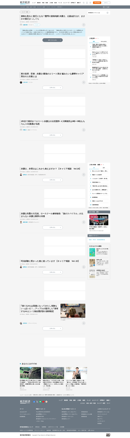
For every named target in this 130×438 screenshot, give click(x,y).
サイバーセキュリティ (25, 414)
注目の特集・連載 (94, 212)
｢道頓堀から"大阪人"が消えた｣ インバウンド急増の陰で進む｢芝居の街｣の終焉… (100, 61)
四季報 (72, 2)
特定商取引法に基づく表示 (58, 430)
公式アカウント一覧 (53, 427)
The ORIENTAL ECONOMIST (43, 411)
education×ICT (23, 411)
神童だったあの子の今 (97, 201)
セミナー (65, 2)
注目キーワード (93, 235)
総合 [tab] (94, 41)
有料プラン (100, 416)
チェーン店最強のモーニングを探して (100, 193)
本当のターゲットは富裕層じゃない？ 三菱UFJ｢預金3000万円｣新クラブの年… (100, 76)
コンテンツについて (102, 414)
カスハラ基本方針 (82, 430)
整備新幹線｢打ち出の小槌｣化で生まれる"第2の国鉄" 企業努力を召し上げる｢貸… (100, 69)
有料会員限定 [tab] (104, 41)
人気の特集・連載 (94, 164)
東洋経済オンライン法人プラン (69, 411)
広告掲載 (62, 427)
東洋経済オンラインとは (94, 12)
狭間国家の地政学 (101, 270)
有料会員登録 (97, 2)
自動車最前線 (95, 204)
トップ (34, 2)
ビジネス (23, 7)
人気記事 (92, 38)
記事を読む (52, 87)
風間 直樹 (25, 222)
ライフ (48, 7)
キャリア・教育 (41, 7)
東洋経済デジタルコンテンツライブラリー (46, 418)
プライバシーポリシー (39, 430)
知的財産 (49, 430)
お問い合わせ (91, 430)
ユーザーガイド (101, 421)
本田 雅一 (25, 323)
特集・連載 (45, 2)
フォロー (37, 24)
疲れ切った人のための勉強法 (102, 249)
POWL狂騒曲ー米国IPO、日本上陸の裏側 (98, 227)
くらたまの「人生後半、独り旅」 (100, 178)
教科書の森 (84, 416)
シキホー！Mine (40, 421)
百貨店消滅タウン (96, 182)
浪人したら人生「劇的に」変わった (100, 171)
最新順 (39, 2)
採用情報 (44, 427)
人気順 (51, 2)
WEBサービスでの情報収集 (26, 430)
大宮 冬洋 (25, 82)
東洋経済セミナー (66, 418)
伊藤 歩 (24, 129)
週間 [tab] (104, 167)
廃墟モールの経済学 (97, 174)
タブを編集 (107, 7)
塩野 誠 (24, 174)
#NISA (94, 239)
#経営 (90, 239)
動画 (55, 2)
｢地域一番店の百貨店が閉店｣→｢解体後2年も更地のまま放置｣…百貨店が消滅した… (100, 46)
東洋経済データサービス (67, 416)
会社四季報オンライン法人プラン (70, 414)
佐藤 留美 (25, 24)
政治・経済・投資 (31, 7)
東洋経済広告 (84, 411)
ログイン (106, 2)
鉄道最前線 (95, 197)
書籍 (78, 2)
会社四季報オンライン (41, 414)
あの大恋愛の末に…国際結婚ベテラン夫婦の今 (100, 189)
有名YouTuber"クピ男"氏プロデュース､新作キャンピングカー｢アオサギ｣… (100, 53)
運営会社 (37, 427)
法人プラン (100, 418)
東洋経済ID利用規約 (71, 430)
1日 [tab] (94, 167)
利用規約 (100, 423)
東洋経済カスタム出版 (86, 414)
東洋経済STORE (40, 416)
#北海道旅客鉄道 (101, 239)
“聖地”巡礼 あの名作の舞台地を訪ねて (100, 186)
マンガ (60, 2)
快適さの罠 (99, 259)
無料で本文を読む (52, 40)
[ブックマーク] (83, 24)
